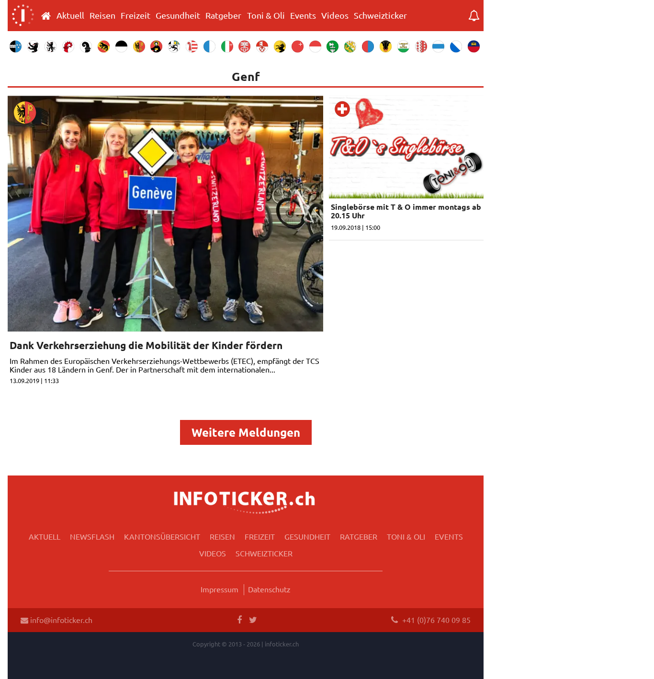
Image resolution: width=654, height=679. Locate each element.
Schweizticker (380, 15)
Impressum (219, 589)
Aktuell (70, 15)
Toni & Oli (266, 15)
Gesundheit (178, 15)
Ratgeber (223, 15)
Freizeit (135, 15)
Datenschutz (269, 589)
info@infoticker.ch (60, 619)
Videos (335, 15)
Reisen (102, 15)
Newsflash (92, 536)
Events (303, 15)
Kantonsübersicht (162, 536)
